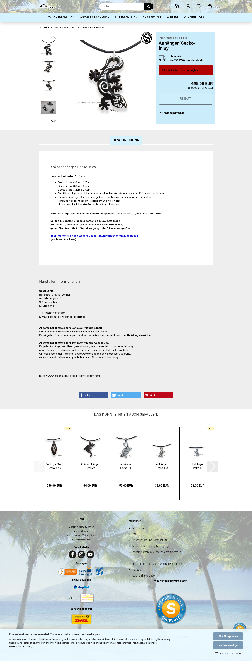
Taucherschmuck (61, 17)
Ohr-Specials (152, 17)
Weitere (172, 17)
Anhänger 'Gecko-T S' (197, 466)
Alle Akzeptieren (228, 636)
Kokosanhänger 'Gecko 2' (90, 466)
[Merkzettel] (198, 6)
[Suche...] (148, 6)
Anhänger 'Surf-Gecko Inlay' (54, 466)
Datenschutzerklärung (20, 646)
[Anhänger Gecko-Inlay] (111, 77)
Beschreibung (126, 140)
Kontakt (137, 569)
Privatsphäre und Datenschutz (149, 540)
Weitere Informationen (228, 653)
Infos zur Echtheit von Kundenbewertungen (157, 563)
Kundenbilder (194, 17)
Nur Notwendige (228, 645)
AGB (135, 534)
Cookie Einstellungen (144, 575)
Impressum (138, 528)
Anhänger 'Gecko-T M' (161, 466)
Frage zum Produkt (173, 112)
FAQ (134, 557)
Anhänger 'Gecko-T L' (126, 466)
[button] (176, 6)
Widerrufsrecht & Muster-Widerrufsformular (157, 551)
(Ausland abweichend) (192, 60)
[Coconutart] (50, 6)
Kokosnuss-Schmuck (94, 17)
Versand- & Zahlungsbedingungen (151, 546)
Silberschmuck (126, 17)
